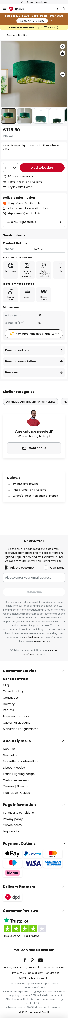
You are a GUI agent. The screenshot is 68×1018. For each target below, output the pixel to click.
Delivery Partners (19, 886)
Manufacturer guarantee (20, 729)
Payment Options (19, 843)
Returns (8, 710)
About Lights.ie (17, 740)
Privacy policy (13, 819)
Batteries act (52, 972)
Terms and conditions (18, 813)
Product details (17, 350)
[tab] (34, 700)
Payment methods (16, 716)
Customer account (16, 723)
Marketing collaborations (21, 761)
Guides (25, 793)
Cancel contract (15, 679)
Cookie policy (12, 825)
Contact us (11, 698)
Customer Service (20, 670)
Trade (7, 774)
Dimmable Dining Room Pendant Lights (30, 401)
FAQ (6, 685)
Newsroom (24, 786)
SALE (32, 20)
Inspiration (10, 793)
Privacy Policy (18, 972)
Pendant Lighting (17, 35)
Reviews (11, 372)
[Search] (57, 8)
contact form (31, 637)
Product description (20, 361)
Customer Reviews (20, 910)
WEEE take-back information (34, 978)
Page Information (19, 804)
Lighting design (24, 774)
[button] (8, 116)
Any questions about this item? (37, 333)
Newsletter (11, 755)
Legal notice (11, 831)
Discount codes (14, 768)
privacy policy (42, 641)
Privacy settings (13, 967)
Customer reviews (16, 780)
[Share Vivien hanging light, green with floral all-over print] (62, 53)
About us (9, 749)
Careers (9, 786)
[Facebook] (27, 960)
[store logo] (18, 8)
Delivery (9, 704)
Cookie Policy (35, 972)
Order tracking (13, 691)
